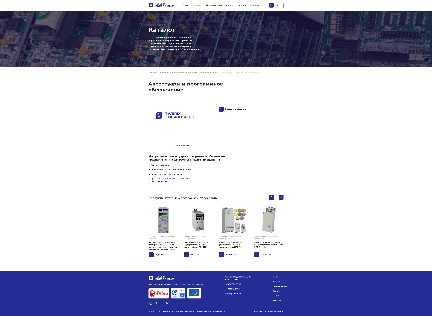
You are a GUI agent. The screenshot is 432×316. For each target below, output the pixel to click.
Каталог (197, 5)
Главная (152, 72)
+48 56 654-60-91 (233, 284)
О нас (185, 5)
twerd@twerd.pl (233, 294)
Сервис (230, 5)
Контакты (255, 5)
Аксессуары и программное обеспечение (194, 72)
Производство (214, 5)
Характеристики (182, 145)
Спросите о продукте (235, 109)
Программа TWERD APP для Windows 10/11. (171, 179)
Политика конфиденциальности (268, 311)
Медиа (242, 5)
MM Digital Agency (216, 311)
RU (278, 5)
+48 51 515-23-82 (232, 289)
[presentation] (271, 197)
